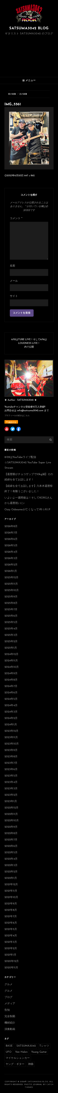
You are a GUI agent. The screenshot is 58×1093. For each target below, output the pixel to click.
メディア (9, 1003)
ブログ (8, 997)
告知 (7, 1010)
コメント (16, 218)
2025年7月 (10, 609)
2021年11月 (10, 891)
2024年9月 (11, 673)
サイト (14, 296)
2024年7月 (10, 686)
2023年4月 (11, 782)
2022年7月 (10, 840)
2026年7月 (10, 533)
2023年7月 (10, 763)
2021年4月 (10, 935)
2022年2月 (11, 872)
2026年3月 (11, 558)
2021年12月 (11, 884)
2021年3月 (10, 942)
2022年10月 (11, 820)
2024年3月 (11, 712)
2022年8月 (11, 833)
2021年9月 (10, 903)
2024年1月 (10, 724)
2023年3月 (11, 788)
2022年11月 (11, 814)
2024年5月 (11, 699)
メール (14, 281)
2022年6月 (11, 846)
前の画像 (12, 94)
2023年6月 (11, 769)
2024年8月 (11, 680)
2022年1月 (10, 878)
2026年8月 (11, 526)
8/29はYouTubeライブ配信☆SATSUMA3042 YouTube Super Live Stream (27, 462)
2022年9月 (11, 827)
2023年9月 (11, 750)
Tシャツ (44, 1046)
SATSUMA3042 (26, 1046)
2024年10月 (11, 667)
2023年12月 (11, 731)
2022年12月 (11, 808)
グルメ (8, 984)
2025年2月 (11, 641)
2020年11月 (11, 967)
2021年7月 (10, 916)
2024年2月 (11, 718)
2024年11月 (11, 660)
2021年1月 (10, 955)
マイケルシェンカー (18, 1058)
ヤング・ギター (15, 1064)
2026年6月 (11, 539)
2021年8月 (10, 910)
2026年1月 (10, 571)
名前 (12, 266)
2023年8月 (11, 756)
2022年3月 (11, 865)
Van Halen (21, 1052)
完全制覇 (9, 1016)
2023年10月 (11, 744)
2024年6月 (11, 692)
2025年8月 (11, 603)
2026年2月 (11, 565)
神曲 (30, 1064)
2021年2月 (10, 948)
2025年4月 (11, 628)
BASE (9, 1046)
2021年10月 (11, 897)
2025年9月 (11, 597)
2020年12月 (11, 961)
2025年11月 (11, 584)
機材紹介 (9, 1023)
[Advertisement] (29, 56)
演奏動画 (9, 1029)
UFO (8, 1052)
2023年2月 (11, 795)
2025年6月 (11, 616)
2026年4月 (11, 552)
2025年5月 (11, 622)
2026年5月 (11, 545)
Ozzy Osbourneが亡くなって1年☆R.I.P (27, 509)
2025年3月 (11, 635)
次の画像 (23, 94)
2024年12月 (11, 654)
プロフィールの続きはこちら (17, 416)
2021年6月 (10, 923)
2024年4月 (11, 705)
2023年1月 (10, 801)
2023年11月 (11, 737)
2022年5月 (11, 852)
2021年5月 (10, 929)
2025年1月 (10, 648)
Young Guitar (39, 1052)
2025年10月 (11, 590)
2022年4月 (11, 859)
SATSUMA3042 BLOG (29, 28)
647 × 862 (29, 175)
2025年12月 (11, 577)
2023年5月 (11, 776)
